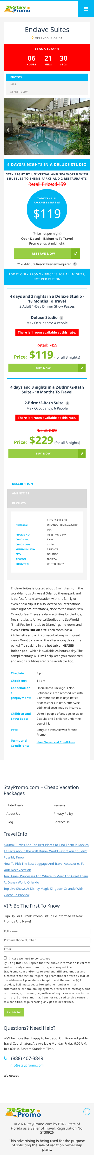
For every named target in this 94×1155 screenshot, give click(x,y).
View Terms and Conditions (56, 742)
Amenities (20, 493)
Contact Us (61, 822)
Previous (8, 130)
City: (19, 554)
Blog (10, 822)
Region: (21, 559)
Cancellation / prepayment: (21, 693)
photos (16, 77)
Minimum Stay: (26, 549)
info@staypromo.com (26, 1065)
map (13, 84)
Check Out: (23, 544)
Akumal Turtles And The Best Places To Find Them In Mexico (46, 845)
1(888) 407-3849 (56, 534)
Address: (22, 524)
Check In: (22, 539)
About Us (13, 813)
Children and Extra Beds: (21, 716)
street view (19, 91)
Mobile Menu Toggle (86, 9)
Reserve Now (43, 254)
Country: (22, 564)
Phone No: (23, 534)
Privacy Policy (63, 813)
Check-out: (19, 681)
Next (85, 130)
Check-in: (18, 673)
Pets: (14, 730)
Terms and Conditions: (20, 742)
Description (22, 484)
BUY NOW (43, 368)
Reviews (19, 503)
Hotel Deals (15, 805)
